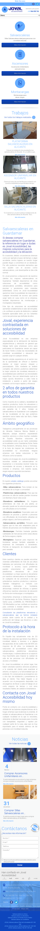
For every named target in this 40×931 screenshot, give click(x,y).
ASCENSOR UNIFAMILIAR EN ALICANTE (20, 177)
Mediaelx (28, 906)
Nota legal (36, 906)
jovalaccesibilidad (12, 12)
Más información (20, 45)
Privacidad (16, 909)
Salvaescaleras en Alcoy (20, 914)
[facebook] (33, 4)
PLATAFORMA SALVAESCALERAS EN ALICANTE (20, 144)
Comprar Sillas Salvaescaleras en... (14, 812)
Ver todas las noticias (18, 743)
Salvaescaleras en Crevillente (20, 919)
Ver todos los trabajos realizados (18, 117)
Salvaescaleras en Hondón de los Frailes (20, 917)
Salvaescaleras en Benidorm (20, 916)
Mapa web (25, 909)
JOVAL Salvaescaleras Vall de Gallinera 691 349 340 (20, 926)
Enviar (20, 865)
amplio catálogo (17, 481)
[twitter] (37, 4)
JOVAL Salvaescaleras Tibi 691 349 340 (20, 928)
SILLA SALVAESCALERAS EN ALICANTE (20, 208)
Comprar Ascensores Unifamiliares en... (16, 775)
